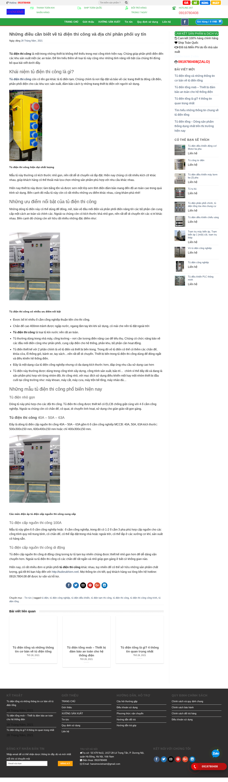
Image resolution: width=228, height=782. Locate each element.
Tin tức (129, 21)
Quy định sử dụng (147, 21)
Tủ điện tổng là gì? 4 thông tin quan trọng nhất (193, 101)
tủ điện (45, 597)
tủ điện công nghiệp (60, 597)
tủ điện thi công (121, 597)
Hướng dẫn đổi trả (126, 719)
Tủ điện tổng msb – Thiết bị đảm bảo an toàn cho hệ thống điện (195, 89)
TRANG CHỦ (71, 21)
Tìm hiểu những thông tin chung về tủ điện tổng (197, 112)
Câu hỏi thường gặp (127, 701)
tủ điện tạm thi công (101, 597)
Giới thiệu (88, 21)
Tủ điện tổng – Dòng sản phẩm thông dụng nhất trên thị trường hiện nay (194, 126)
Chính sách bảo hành (183, 707)
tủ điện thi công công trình (143, 597)
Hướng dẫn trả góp (126, 725)
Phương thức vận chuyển (130, 713)
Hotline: (19, 2)
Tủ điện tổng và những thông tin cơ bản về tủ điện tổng (195, 78)
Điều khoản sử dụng (127, 707)
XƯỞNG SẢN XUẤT (109, 21)
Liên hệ (166, 21)
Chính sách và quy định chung (187, 701)
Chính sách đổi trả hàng (184, 713)
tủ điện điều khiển (80, 597)
